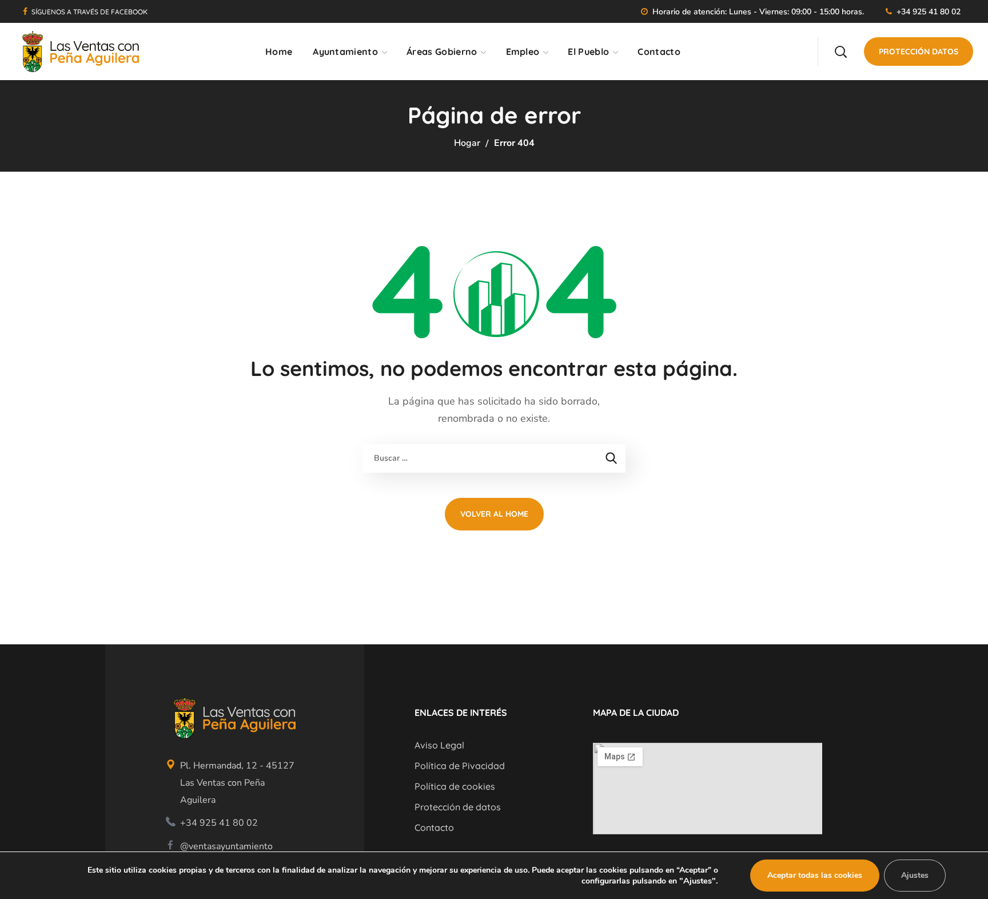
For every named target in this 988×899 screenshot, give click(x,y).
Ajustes (915, 875)
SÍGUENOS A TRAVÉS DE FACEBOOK (89, 11)
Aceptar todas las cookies (814, 875)
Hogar (467, 143)
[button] (840, 51)
